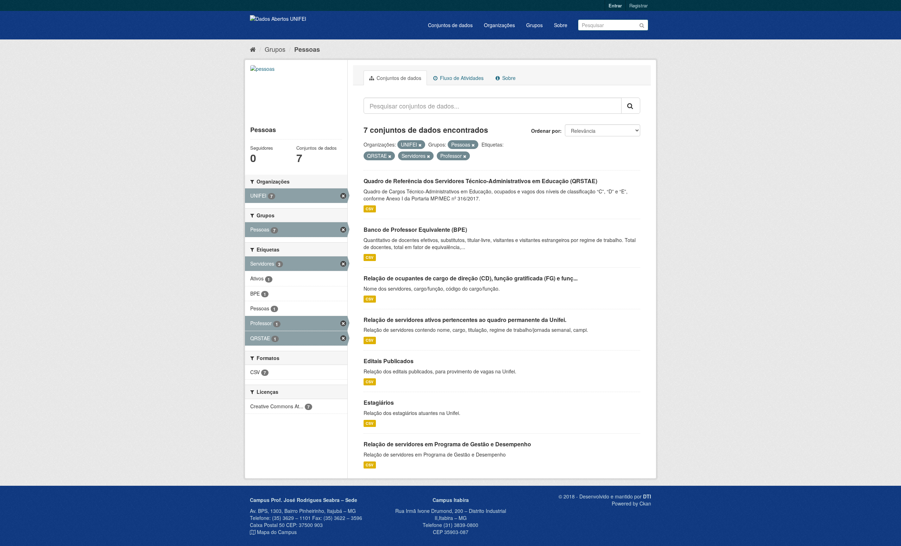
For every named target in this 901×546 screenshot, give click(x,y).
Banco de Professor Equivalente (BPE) (415, 229)
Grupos (534, 25)
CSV (369, 208)
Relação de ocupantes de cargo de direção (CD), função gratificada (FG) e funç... (471, 278)
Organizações (499, 25)
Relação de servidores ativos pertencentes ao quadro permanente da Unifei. (465, 320)
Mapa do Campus (277, 531)
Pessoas (307, 49)
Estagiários (379, 402)
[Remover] (420, 145)
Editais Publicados (389, 361)
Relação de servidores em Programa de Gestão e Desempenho (447, 444)
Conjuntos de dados (450, 25)
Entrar (615, 5)
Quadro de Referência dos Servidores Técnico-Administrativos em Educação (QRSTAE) (480, 181)
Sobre (560, 25)
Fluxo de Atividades (461, 77)
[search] (630, 106)
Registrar (638, 5)
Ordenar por (545, 130)
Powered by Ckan (631, 503)
